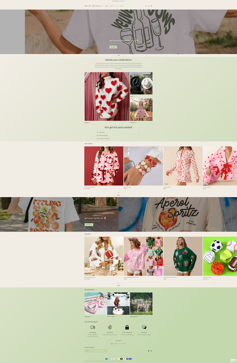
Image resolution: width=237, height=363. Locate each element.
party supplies (133, 316)
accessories (87, 316)
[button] (112, 6)
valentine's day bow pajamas (89, 187)
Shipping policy (119, 361)
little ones (132, 122)
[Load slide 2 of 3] (117, 55)
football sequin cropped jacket (89, 277)
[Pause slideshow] (125, 55)
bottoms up (88, 224)
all (120, 343)
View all (118, 195)
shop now (91, 47)
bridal (131, 96)
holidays (87, 122)
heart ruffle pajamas (167, 187)
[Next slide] (121, 55)
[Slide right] (121, 192)
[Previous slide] (112, 55)
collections (116, 343)
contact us (124, 343)
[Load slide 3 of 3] (119, 55)
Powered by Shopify (95, 361)
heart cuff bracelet (127, 187)
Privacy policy (107, 361)
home (112, 343)
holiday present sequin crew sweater (170, 277)
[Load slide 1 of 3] (115, 55)
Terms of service (113, 361)
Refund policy (101, 361)
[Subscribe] (105, 350)
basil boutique (89, 361)
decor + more (110, 316)
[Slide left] (115, 192)
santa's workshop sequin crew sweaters (131, 277)
